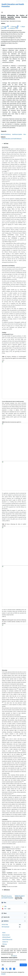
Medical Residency (6, 134)
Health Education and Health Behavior (11, 138)
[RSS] (14, 969)
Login (19, 1)
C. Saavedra (4, 26)
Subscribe (23, 965)
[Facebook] (3, 969)
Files (5, 902)
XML (5, 906)
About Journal (5, 935)
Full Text (6, 143)
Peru (24, 134)
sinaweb (3, 974)
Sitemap (4, 944)
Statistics (6, 921)
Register (24, 1)
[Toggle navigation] (2, 12)
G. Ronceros (14, 26)
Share (5, 913)
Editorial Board (6, 937)
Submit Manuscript (7, 939)
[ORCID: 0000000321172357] (17, 26)
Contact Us (5, 941)
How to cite (6, 917)
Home (3, 932)
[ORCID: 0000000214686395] (8, 26)
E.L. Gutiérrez (11, 28)
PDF (7, 908)
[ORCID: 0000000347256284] (17, 27)
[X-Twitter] (6, 969)
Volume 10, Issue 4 (20, 896)
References (7, 889)
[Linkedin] (10, 969)
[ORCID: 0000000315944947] (5, 27)
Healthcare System (17, 134)
